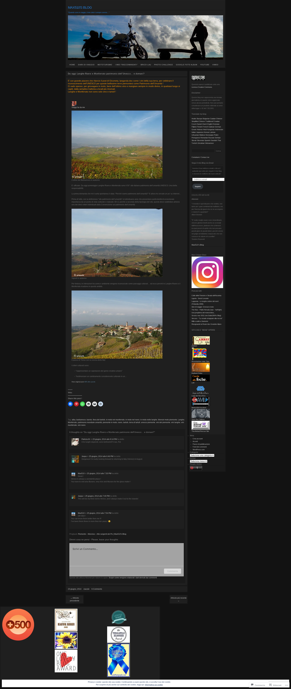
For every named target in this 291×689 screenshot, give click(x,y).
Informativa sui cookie (154, 685)
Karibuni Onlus (197, 373)
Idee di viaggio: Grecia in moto (203, 307)
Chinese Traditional (206, 121)
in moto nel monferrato (115, 420)
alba (73, 420)
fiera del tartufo (99, 420)
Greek (194, 129)
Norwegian (210, 135)
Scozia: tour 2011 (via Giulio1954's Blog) (206, 315)
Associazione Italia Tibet (200, 361)
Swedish (214, 140)
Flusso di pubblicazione (201, 444)
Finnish (199, 127)
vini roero (81, 425)
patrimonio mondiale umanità (90, 422)
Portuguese (196, 138)
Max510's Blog (80, 7)
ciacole (86, 589)
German (218, 127)
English (210, 124)
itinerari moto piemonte (167, 420)
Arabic (194, 119)
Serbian (218, 138)
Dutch (204, 124)
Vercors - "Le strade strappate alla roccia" (207, 318)
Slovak (194, 140)
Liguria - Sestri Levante (200, 298)
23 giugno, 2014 (74, 589)
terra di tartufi (134, 422)
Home (72, 65)
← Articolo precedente (74, 599)
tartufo (125, 422)
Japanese (200, 132)
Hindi (205, 129)
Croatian (216, 121)
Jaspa (84, 456)
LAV (193, 383)
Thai (219, 140)
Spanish (208, 140)
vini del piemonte (163, 422)
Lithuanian (195, 135)
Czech (194, 124)
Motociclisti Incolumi (199, 407)
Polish (216, 135)
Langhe (181, 420)
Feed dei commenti (200, 447)
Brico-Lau (146, 65)
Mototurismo (105, 65)
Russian (211, 138)
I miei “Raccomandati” (126, 65)
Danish (199, 124)
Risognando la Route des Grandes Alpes (206, 324)
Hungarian (211, 129)
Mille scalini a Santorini (200, 321)
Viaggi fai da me (78, 107)
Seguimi (198, 186)
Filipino (194, 127)
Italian (194, 132)
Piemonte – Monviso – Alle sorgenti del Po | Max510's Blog (102, 534)
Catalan (213, 119)
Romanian (204, 138)
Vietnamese (209, 143)
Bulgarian (206, 119)
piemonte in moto (110, 422)
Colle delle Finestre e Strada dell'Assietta (206, 295)
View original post (78, 382)
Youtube (204, 65)
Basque (199, 119)
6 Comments (97, 589)
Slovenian (200, 140)
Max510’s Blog (198, 245)
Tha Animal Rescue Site (200, 431)
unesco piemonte (148, 422)
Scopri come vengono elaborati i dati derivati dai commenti (133, 578)
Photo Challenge (163, 65)
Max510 (81, 473)
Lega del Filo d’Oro (198, 396)
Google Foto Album (186, 65)
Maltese (202, 135)
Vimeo (215, 65)
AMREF (194, 346)
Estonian (216, 124)
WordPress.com (199, 449)
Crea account (198, 439)
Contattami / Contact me (200, 157)
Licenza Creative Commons (202, 87)
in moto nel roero (132, 420)
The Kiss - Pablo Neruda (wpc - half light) (207, 310)
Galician (211, 127)
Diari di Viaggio (86, 65)
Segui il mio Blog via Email (203, 163)
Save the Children (198, 419)
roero (120, 422)
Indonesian (219, 129)
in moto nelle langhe (148, 420)
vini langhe (175, 422)
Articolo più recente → (179, 599)
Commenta (172, 571)
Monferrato (72, 422)
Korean (206, 132)
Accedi (195, 441)
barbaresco (81, 420)
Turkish (194, 143)
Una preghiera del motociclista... (203, 313)
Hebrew (199, 129)
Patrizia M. (86, 439)
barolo (89, 420)
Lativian (212, 132)
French (205, 127)
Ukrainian (201, 143)
